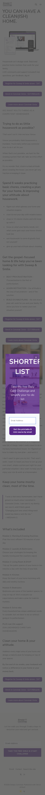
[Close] (36, 357)
